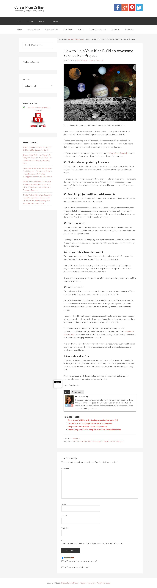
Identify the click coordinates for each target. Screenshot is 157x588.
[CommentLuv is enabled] (69, 558)
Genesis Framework (88, 583)
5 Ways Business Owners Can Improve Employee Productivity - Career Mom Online (37, 184)
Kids (89, 441)
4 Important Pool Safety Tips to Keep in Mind (87, 426)
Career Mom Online (29, 7)
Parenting (76, 438)
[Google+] (124, 10)
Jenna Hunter (28, 147)
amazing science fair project (118, 153)
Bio (68, 392)
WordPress (101, 583)
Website (65, 528)
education (83, 441)
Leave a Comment (96, 60)
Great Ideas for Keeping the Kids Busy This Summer (90, 423)
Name (64, 504)
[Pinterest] (132, 10)
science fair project (117, 441)
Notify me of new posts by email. (76, 567)
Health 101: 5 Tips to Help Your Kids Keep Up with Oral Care (37, 160)
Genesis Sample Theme (69, 583)
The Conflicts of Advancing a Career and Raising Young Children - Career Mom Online (37, 198)
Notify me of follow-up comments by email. (80, 561)
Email (64, 516)
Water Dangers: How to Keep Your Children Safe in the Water (94, 429)
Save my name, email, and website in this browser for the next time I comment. (92, 543)
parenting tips (104, 441)
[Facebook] (117, 10)
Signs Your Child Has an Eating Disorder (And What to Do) (93, 420)
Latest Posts (78, 392)
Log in (108, 583)
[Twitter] (139, 10)
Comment (65, 468)
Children (76, 441)
